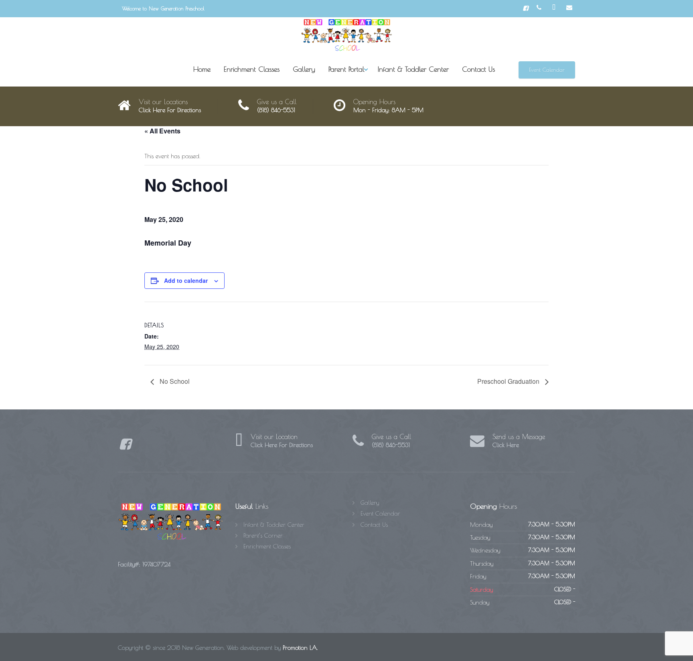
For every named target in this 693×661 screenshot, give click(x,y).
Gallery (304, 69)
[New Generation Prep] (347, 35)
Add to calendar (186, 280)
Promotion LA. (300, 647)
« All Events (162, 130)
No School (174, 381)
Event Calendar (547, 70)
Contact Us (478, 69)
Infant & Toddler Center (413, 69)
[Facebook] (525, 8)
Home (202, 69)
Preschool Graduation (509, 381)
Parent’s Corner (263, 535)
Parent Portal (346, 69)
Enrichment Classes (252, 69)
